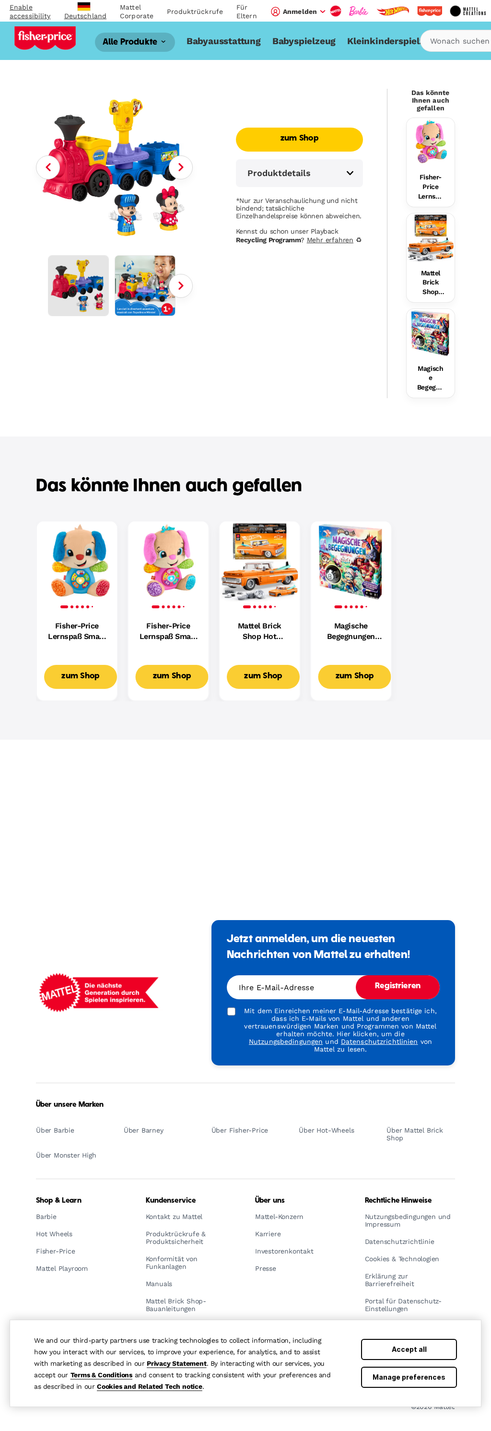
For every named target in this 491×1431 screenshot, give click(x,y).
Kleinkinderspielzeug (393, 41)
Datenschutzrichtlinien (379, 1041)
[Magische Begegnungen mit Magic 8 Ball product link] (431, 333)
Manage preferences (409, 1377)
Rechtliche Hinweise (398, 1200)
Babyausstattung (224, 41)
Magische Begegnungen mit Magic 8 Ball (430, 378)
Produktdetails (279, 173)
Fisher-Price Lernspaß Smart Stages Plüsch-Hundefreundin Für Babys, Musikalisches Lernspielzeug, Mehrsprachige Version (430, 187)
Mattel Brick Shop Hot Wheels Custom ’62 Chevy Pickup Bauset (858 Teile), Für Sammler (430, 283)
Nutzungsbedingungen (286, 1041)
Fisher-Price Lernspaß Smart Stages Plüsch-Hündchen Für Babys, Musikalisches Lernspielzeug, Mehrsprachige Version (76, 631)
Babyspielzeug (304, 41)
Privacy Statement (177, 1363)
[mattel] (335, 11)
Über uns (270, 1200)
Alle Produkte (131, 42)
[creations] (468, 11)
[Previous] (48, 167)
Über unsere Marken (70, 1104)
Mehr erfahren (330, 240)
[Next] (181, 167)
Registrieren (398, 986)
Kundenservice (171, 1200)
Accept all (409, 1349)
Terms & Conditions (101, 1375)
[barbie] (358, 11)
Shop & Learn (59, 1200)
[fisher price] (429, 11)
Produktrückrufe (195, 11)
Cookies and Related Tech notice (149, 1386)
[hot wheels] (392, 11)
